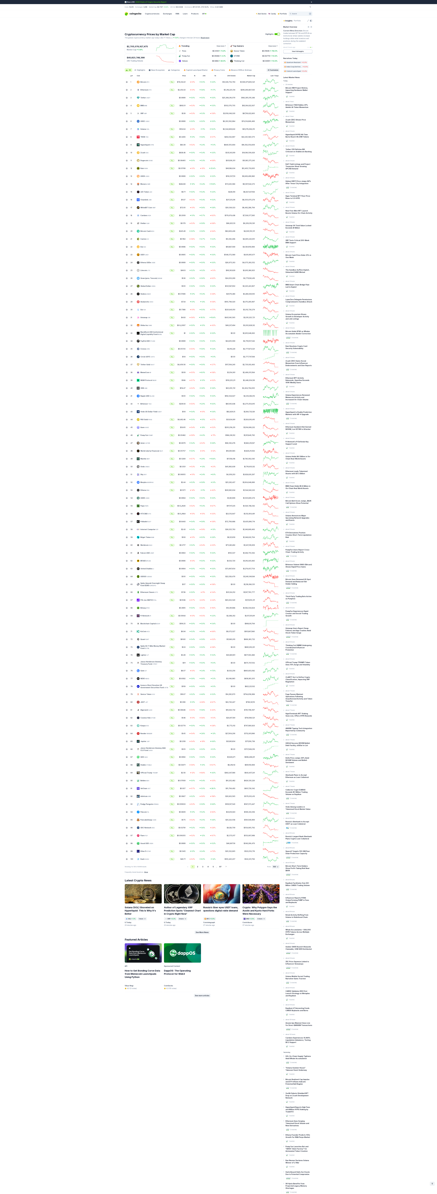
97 (220, 867)
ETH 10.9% (205, 7)
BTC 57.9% (196, 7)
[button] (202, 932)
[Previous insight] (308, 27)
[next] (226, 867)
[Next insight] (311, 27)
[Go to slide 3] (310, 47)
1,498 (145, 7)
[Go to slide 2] (309, 47)
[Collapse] (311, 20)
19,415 (131, 7)
